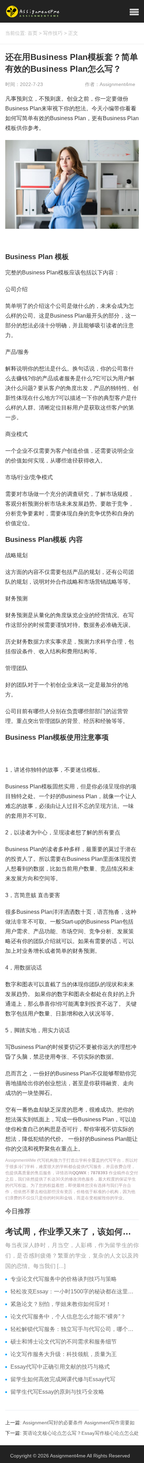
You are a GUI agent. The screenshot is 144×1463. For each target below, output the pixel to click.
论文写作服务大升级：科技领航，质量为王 (63, 1354)
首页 (32, 33)
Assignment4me (68, 1455)
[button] (134, 12)
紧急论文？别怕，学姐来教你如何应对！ (60, 1304)
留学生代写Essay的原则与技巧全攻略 (57, 1392)
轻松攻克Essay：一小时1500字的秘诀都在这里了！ (74, 1291)
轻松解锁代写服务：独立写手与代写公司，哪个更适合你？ (74, 1329)
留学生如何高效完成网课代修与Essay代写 (62, 1379)
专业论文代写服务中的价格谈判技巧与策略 (63, 1279)
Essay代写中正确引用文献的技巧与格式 (60, 1367)
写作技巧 (53, 33)
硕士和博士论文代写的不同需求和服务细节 (63, 1342)
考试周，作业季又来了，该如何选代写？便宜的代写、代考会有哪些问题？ (72, 1231)
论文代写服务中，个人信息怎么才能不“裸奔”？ (68, 1317)
